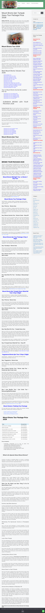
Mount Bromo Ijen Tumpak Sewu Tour (10, 82)
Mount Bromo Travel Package (7, 257)
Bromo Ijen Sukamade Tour (9, 87)
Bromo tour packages (16, 588)
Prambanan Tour (36, 215)
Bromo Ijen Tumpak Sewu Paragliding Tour (11, 85)
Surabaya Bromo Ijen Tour (6, 108)
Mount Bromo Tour (13, 20)
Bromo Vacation (11, 506)
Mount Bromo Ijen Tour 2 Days (9, 79)
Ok (22, 611)
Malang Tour (35, 210)
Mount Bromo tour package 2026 (20, 556)
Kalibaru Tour (35, 209)
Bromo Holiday (4, 488)
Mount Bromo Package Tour (7, 311)
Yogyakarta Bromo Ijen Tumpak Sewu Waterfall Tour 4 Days (37, 156)
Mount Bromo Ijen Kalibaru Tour (9, 86)
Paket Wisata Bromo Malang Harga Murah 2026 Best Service (38, 248)
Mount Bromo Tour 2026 (13, 185)
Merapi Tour (35, 212)
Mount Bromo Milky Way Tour (9, 78)
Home (19, 3)
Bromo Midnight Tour (15, 196)
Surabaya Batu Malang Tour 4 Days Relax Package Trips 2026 (38, 244)
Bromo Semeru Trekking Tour (9, 412)
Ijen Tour (34, 207)
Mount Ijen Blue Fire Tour (37, 130)
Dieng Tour (35, 206)
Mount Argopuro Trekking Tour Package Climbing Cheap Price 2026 (37, 251)
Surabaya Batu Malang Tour (38, 84)
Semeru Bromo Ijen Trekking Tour (10, 413)
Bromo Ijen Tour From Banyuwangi (10, 133)
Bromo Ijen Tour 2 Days (37, 50)
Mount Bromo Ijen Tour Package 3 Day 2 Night (17, 288)
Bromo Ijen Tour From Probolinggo (10, 130)
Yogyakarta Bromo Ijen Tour (38, 165)
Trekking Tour (35, 224)
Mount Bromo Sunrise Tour (8, 76)
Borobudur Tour (36, 203)
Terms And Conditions (34, 3)
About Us (28, 3)
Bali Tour (34, 198)
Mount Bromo (35, 213)
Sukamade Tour (36, 219)
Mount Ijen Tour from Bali (37, 135)
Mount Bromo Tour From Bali (9, 98)
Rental (34, 216)
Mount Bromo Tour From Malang (9, 93)
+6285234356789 (39, 26)
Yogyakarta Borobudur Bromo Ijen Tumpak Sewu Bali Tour (37, 160)
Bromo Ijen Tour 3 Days (8, 80)
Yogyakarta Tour (36, 227)
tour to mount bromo (11, 591)
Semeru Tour (35, 218)
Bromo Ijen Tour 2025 (5, 240)
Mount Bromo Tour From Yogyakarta (10, 95)
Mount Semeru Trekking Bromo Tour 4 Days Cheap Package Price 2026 (38, 240)
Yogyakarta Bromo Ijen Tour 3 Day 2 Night (13, 403)
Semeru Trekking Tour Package (9, 411)
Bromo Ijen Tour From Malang (9, 129)
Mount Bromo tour (5, 116)
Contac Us (23, 3)
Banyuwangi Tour (36, 200)
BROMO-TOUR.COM (5, 20)
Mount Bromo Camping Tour (9, 77)
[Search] (42, 13)
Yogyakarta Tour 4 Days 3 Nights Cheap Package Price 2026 (37, 236)
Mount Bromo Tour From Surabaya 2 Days (11, 94)
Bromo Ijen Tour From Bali (8, 134)
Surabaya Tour (35, 222)
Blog (34, 201)
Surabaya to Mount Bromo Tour (11, 209)
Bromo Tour (14, 139)
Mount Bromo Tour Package (7, 372)
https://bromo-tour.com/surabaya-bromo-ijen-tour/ (11, 120)
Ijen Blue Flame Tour (36, 131)
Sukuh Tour (35, 221)
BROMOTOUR (16, 164)
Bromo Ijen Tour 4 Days (8, 81)
